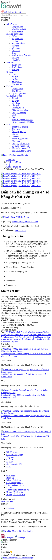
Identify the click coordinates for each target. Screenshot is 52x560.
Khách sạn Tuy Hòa (9, 342)
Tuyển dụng (17, 67)
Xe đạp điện (17, 81)
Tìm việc (15, 69)
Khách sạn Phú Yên (13, 337)
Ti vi (14, 53)
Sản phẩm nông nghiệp (21, 151)
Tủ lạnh (15, 98)
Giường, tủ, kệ (18, 108)
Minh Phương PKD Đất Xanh (25, 221)
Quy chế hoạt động (14, 482)
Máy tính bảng (18, 38)
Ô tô (13, 74)
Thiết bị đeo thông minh (22, 55)
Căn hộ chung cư (13, 167)
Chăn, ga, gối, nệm (20, 110)
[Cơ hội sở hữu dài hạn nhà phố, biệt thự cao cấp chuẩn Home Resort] (26, 372)
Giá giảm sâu (17, 27)
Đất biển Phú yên (27, 339)
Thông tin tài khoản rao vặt (17, 490)
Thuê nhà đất (17, 31)
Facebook (10, 508)
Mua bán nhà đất (19, 29)
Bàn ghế (15, 105)
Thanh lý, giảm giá (20, 139)
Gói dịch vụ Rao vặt (12, 12)
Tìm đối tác (16, 91)
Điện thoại (16, 36)
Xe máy (15, 77)
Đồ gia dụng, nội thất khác (23, 122)
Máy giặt (15, 100)
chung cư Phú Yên (32, 334)
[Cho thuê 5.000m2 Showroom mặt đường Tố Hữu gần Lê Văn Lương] (26, 413)
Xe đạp (15, 79)
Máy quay (16, 48)
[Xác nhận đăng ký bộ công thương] (17, 531)
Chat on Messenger (25, 558)
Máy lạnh (16, 103)
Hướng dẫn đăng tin (14, 492)
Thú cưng (16, 129)
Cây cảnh (16, 141)
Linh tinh (15, 136)
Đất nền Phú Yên (43, 339)
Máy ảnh (15, 46)
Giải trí (15, 134)
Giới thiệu (10, 475)
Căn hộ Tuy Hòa (30, 337)
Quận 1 (9, 164)
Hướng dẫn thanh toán (15, 494)
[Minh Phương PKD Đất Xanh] (15, 217)
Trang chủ (10, 160)
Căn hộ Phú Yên (16, 334)
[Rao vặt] (11, 9)
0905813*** (20, 230)
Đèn (13, 117)
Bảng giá (10, 478)
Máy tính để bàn (18, 43)
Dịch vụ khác (17, 89)
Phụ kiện (15, 58)
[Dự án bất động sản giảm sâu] (14, 155)
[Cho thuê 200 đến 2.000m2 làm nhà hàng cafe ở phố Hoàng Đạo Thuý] (26, 392)
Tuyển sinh (16, 65)
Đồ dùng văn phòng (20, 146)
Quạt (14, 115)
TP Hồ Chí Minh (13, 162)
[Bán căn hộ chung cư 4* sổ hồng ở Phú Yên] (21, 174)
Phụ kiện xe (17, 84)
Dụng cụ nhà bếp (19, 112)
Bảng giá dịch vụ (13, 480)
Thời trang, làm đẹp (20, 127)
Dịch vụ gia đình (19, 93)
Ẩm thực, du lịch (19, 131)
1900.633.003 (7, 501)
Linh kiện (16, 60)
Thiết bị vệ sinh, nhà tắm (22, 120)
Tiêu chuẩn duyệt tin (15, 485)
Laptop (15, 41)
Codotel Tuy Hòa (12, 339)
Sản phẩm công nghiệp (21, 148)
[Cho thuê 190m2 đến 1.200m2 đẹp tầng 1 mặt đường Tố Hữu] (26, 434)
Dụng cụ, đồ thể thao (20, 143)
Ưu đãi (9, 487)
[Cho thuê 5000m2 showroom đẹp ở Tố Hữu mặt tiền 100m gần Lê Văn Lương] (26, 351)
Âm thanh (16, 50)
